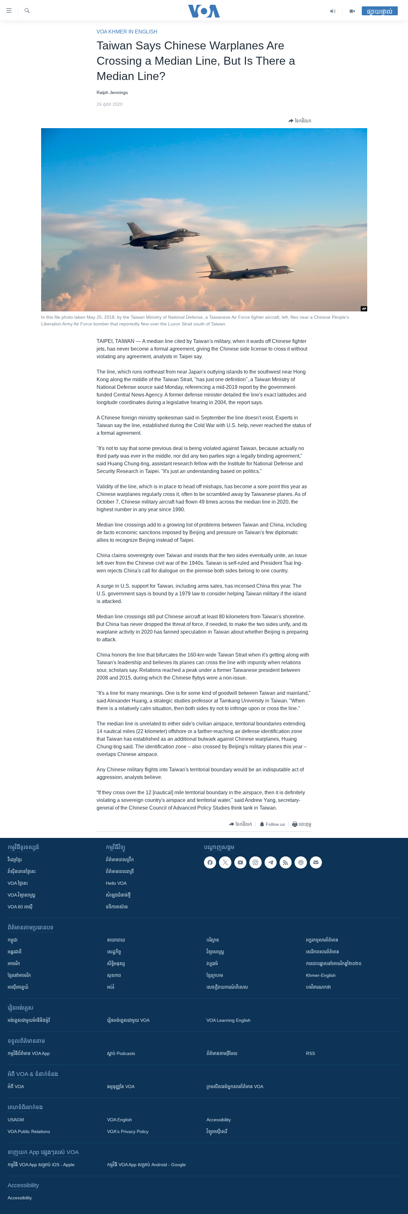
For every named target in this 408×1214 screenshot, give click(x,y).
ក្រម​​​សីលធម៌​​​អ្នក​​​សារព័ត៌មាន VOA (235, 1086)
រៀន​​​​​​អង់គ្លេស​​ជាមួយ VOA (128, 1020)
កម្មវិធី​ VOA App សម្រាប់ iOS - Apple (41, 1164)
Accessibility (219, 1119)
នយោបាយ (116, 939)
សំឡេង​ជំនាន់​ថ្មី (118, 895)
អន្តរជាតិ (15, 951)
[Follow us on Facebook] (210, 862)
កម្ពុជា (13, 939)
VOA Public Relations (29, 1131)
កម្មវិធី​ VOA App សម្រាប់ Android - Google (146, 1164)
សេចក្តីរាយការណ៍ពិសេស (227, 987)
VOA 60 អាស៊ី (20, 906)
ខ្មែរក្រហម (215, 975)
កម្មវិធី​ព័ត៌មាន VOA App (29, 1053)
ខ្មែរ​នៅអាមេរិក (19, 975)
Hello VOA (116, 883)
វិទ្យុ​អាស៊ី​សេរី (217, 1131)
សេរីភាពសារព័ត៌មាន (322, 951)
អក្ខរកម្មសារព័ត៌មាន (322, 939)
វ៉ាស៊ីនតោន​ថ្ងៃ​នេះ (22, 871)
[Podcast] (301, 862)
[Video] (352, 11)
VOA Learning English (229, 1020)
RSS (310, 1053)
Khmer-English (321, 975)
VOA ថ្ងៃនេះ (18, 883)
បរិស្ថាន (213, 939)
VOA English (119, 1119)
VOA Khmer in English (127, 31)
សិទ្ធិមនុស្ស (116, 963)
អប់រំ (110, 987)
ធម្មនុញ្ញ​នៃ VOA (121, 1086)
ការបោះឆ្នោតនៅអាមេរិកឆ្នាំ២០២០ (333, 963)
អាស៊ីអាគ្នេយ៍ (18, 987)
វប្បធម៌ (212, 963)
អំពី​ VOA (16, 1086)
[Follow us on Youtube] (240, 862)
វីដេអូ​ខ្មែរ (15, 859)
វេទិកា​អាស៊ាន (117, 906)
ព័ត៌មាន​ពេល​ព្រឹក (120, 859)
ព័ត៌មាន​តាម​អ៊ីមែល (222, 1053)
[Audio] (333, 11)
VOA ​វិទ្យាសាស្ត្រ (21, 895)
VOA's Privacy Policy (128, 1131)
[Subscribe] (316, 862)
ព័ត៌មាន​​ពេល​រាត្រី (120, 871)
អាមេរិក (14, 963)
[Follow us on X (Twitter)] (225, 862)
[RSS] (286, 862)
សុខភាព (114, 975)
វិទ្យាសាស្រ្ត (215, 951)
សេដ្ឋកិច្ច (114, 951)
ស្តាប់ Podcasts (121, 1053)
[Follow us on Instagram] (255, 862)
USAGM (16, 1119)
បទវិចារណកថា (318, 987)
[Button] (299, 121)
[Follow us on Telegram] (271, 862)
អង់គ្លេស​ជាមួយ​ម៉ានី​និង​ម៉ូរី (29, 1020)
